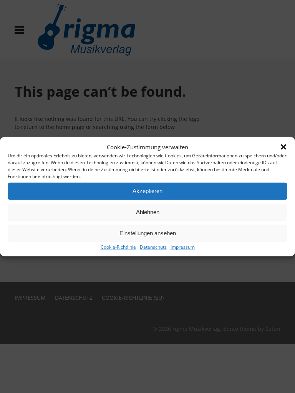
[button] (283, 147)
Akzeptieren (147, 191)
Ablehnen (147, 212)
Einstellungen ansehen (147, 233)
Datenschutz (153, 246)
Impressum (183, 246)
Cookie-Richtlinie (118, 246)
